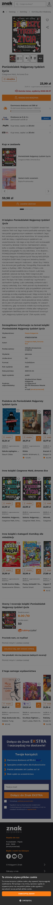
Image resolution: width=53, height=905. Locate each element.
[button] (26, 900)
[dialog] (26, 889)
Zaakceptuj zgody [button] (26, 894)
